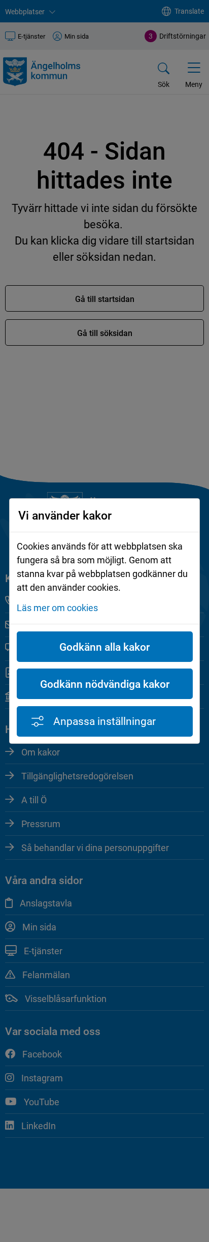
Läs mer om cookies (57, 607)
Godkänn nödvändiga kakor (104, 684)
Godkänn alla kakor (104, 647)
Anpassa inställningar (104, 721)
